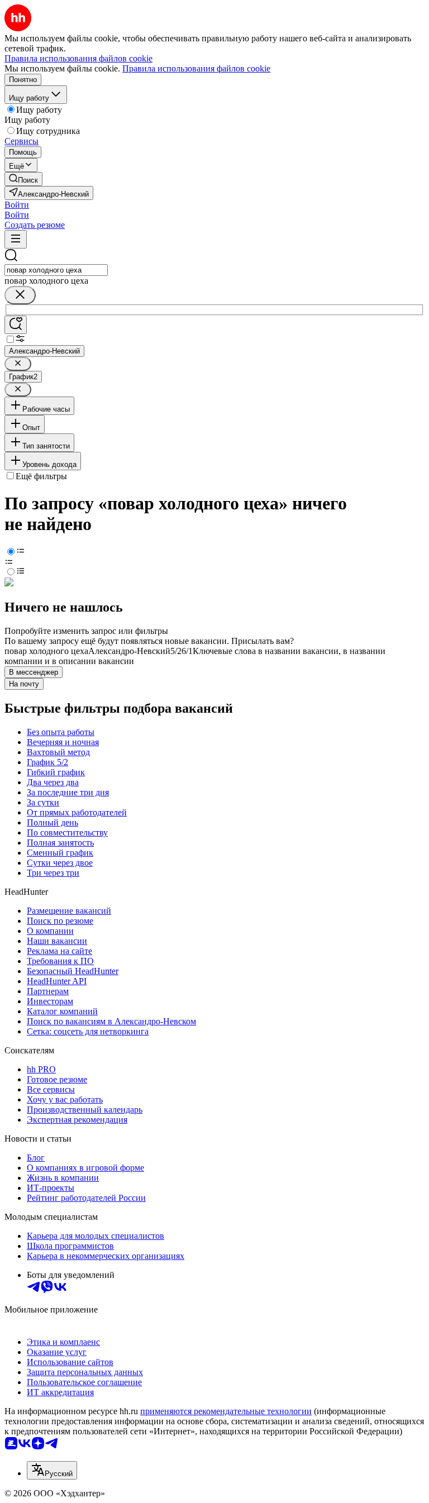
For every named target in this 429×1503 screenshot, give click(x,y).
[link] (23, 179)
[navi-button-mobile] (15, 239)
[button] (16, 204)
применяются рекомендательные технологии (226, 1411)
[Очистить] (20, 295)
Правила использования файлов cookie (196, 68)
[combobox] (56, 270)
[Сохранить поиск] (15, 325)
